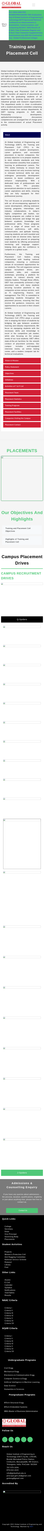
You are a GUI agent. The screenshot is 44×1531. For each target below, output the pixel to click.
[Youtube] (17, 1439)
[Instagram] (23, 1439)
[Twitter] (11, 1439)
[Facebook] (4, 1439)
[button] (33, 5)
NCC (10, 12)
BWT (31, 1526)
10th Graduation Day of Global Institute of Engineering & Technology (26, 17)
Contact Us (23, 1210)
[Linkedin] (30, 1439)
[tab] (22, 135)
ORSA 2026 (17, 12)
